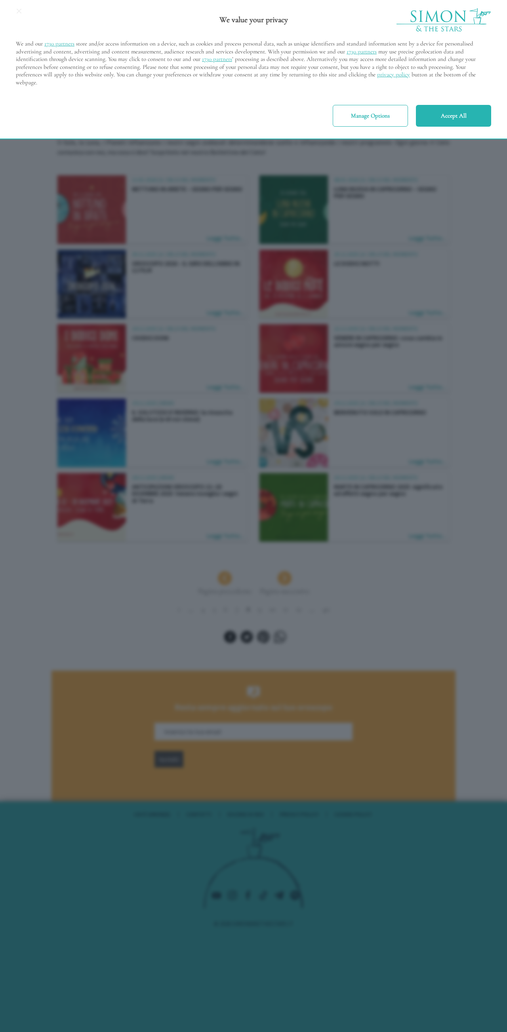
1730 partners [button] (59, 43)
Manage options (370, 115)
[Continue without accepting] (19, 14)
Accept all (454, 115)
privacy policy (393, 74)
